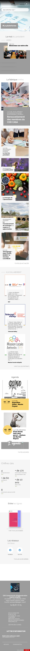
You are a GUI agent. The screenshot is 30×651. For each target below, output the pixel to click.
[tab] (25, 29)
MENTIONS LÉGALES (14, 618)
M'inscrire (25, 640)
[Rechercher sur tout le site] (26, 9)
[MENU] (27, 4)
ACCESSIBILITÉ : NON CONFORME (14, 616)
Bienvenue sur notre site (18, 45)
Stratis (27, 650)
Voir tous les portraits (21, 366)
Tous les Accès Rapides (21, 559)
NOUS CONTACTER (13, 613)
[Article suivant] (21, 30)
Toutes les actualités (22, 263)
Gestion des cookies (14, 624)
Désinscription (17, 644)
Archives (6, 644)
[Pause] (19, 29)
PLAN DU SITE (12, 614)
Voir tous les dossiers (16, 530)
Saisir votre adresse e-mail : (11, 636)
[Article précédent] (18, 30)
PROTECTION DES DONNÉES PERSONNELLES (16, 621)
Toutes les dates (23, 452)
